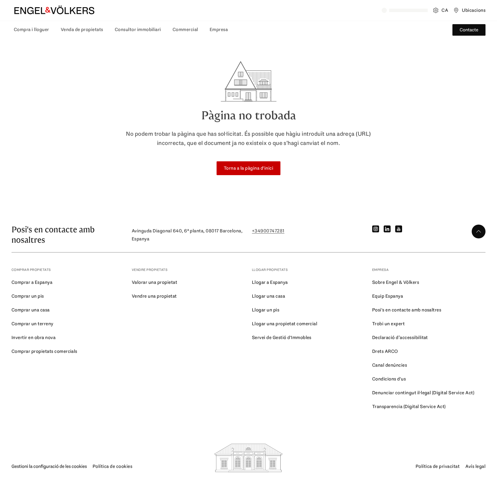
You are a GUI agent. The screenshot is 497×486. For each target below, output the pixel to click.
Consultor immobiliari (138, 29)
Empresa (219, 29)
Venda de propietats (82, 29)
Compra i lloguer (31, 29)
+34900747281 (268, 231)
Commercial (185, 29)
